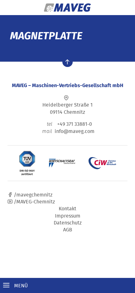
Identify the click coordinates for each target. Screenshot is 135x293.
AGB (67, 229)
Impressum (67, 215)
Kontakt (67, 208)
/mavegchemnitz (32, 194)
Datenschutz (68, 222)
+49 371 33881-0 (69, 124)
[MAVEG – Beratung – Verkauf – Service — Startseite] (67, 7)
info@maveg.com (74, 131)
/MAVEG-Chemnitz (34, 201)
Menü (20, 285)
